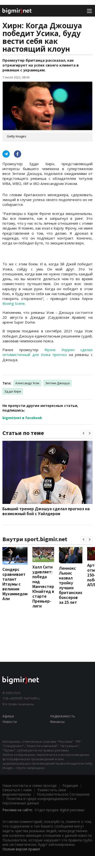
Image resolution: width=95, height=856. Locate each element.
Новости (9, 721)
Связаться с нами (17, 790)
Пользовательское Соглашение (63, 794)
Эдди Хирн (12, 391)
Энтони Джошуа (57, 383)
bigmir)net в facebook (22, 417)
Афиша (8, 716)
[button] (83, 433)
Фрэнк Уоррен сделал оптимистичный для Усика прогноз (47, 352)
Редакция (70, 785)
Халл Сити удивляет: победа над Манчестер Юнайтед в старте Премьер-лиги (43, 586)
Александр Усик (27, 383)
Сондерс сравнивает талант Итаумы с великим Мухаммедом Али (15, 584)
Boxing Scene (13, 303)
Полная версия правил (21, 849)
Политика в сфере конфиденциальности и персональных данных (39, 800)
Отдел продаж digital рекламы (59, 810)
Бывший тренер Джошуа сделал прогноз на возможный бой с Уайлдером (46, 511)
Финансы (57, 721)
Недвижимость (62, 716)
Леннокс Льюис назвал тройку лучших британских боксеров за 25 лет (70, 585)
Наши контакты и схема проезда (29, 785)
